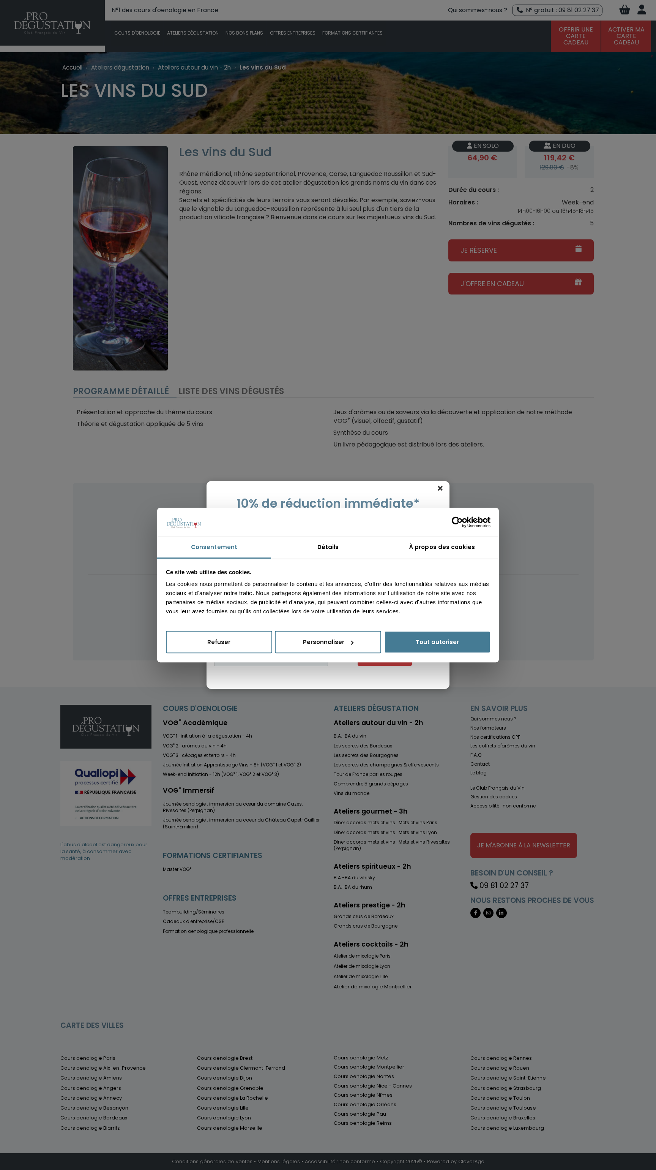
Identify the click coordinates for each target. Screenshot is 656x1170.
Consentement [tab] (214, 547)
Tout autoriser (437, 642)
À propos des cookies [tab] (442, 547)
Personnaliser (323, 642)
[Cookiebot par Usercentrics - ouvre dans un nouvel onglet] (457, 522)
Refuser (218, 642)
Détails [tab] (328, 547)
